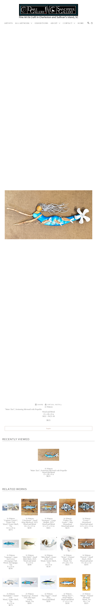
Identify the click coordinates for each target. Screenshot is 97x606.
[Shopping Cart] (92, 23)
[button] (23, 23)
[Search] (88, 23)
